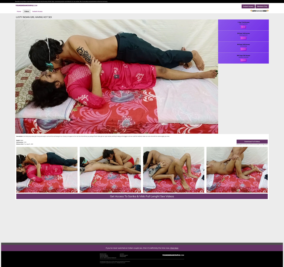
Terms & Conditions (104, 256)
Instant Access (248, 6)
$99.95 (243, 60)
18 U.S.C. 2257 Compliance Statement (108, 257)
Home (19, 11)
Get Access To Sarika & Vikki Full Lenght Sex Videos (142, 196)
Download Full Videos (252, 142)
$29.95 (243, 38)
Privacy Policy (123, 256)
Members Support (124, 255)
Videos (26, 11)
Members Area (103, 253)
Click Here (174, 248)
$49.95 (243, 49)
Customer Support (104, 255)
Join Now (122, 253)
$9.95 (243, 27)
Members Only (262, 6)
